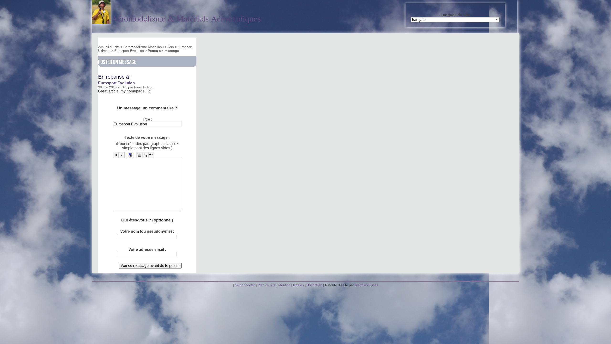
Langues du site (455, 15)
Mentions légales (291, 285)
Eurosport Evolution (129, 51)
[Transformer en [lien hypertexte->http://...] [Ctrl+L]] (130, 155)
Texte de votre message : (147, 137)
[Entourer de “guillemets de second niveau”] (151, 155)
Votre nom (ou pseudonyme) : (147, 231)
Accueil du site (109, 47)
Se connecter (245, 285)
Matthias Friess (366, 285)
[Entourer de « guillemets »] (145, 155)
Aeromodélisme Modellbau (143, 47)
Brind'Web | (316, 285)
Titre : (147, 119)
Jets (171, 47)
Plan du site (266, 285)
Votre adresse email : (147, 249)
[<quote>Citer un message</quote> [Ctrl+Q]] (139, 155)
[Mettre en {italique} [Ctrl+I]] (122, 155)
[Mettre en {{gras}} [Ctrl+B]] (116, 155)
